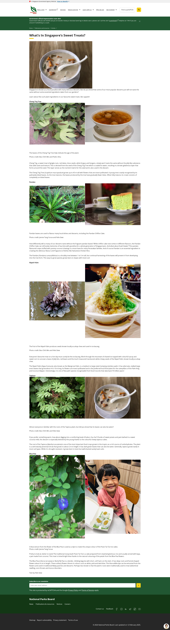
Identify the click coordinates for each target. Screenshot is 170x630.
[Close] (140, 21)
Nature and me (73, 10)
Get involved (110, 10)
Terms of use (73, 620)
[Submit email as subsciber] (138, 585)
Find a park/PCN (127, 10)
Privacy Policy (73, 590)
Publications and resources (42, 28)
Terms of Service (88, 590)
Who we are (100, 10)
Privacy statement (60, 620)
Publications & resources (45, 604)
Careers (67, 604)
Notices (59, 604)
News (31, 604)
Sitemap (32, 620)
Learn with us (87, 10)
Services (63, 10)
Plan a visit (40, 10)
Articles (53, 28)
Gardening (52, 10)
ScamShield (113, 21)
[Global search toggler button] (139, 10)
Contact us (100, 609)
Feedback (109, 609)
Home (31, 28)
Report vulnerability (44, 620)
